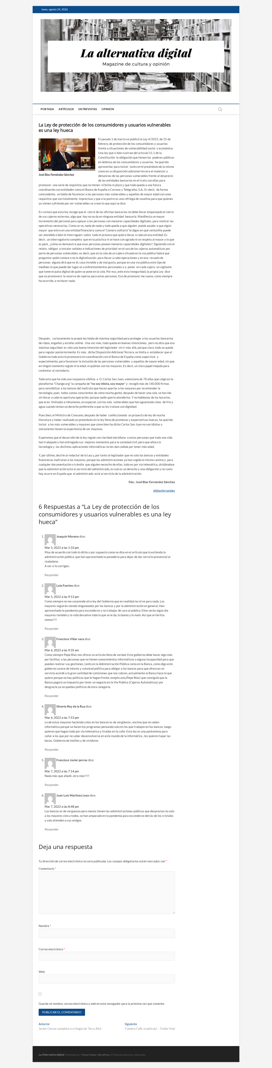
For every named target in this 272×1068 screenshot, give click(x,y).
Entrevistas (87, 109)
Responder (52, 575)
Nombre (45, 926)
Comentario (47, 868)
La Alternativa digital (51, 1054)
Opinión (108, 109)
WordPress (104, 1054)
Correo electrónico (52, 949)
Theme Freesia (88, 1054)
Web (42, 971)
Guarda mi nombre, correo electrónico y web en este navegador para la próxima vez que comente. (102, 1003)
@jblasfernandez (164, 490)
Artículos (66, 109)
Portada (47, 109)
